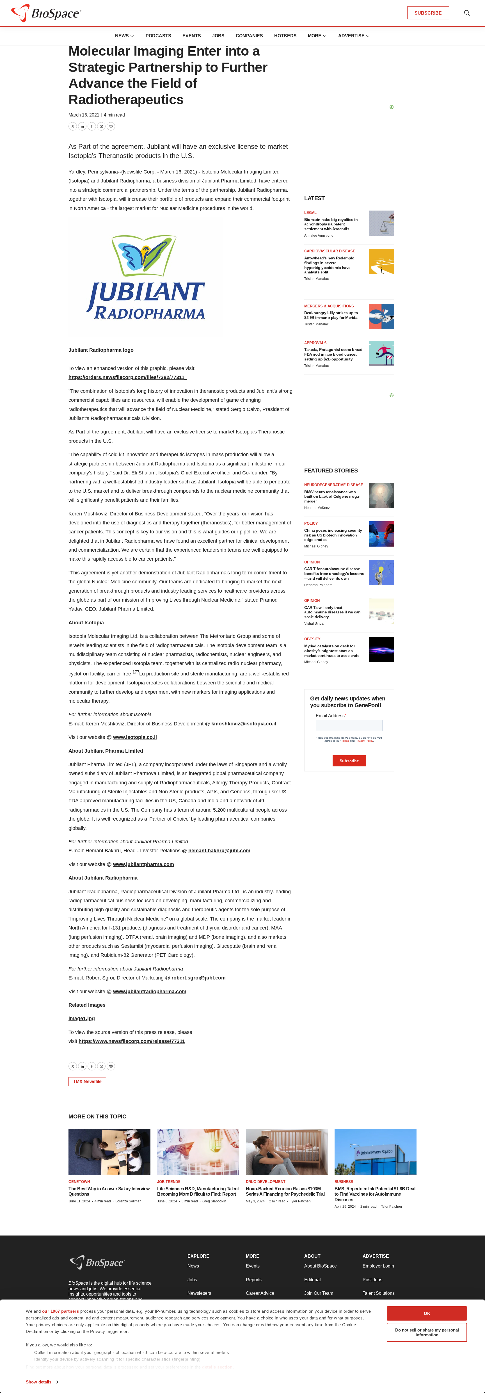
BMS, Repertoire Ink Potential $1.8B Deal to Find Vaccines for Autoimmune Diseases (375, 1194)
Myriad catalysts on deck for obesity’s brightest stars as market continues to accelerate (331, 651)
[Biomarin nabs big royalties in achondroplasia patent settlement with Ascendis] (381, 223)
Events (191, 35)
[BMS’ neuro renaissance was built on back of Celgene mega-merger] (381, 495)
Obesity (312, 639)
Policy (311, 523)
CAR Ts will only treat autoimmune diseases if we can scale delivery (332, 612)
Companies (249, 35)
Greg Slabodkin (214, 1201)
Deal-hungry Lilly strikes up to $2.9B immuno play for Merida (331, 315)
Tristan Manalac (316, 279)
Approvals (315, 343)
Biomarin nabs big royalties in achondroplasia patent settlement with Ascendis (331, 224)
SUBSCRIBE (428, 13)
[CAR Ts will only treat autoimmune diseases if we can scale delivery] (381, 611)
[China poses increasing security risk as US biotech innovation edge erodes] (381, 534)
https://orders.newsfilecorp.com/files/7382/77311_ (127, 377)
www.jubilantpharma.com (143, 864)
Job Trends (168, 1182)
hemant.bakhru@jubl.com (219, 850)
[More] (132, 36)
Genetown (79, 1182)
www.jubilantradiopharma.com (149, 991)
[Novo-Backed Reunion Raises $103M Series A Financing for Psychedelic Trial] (287, 1152)
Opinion (312, 562)
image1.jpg (81, 1018)
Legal (310, 213)
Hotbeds (285, 35)
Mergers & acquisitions (329, 306)
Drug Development (265, 1182)
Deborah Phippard (318, 585)
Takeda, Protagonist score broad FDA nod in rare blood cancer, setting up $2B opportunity (333, 354)
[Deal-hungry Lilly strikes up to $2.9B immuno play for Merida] (381, 316)
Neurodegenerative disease (333, 485)
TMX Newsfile (87, 1081)
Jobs (218, 35)
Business (344, 1182)
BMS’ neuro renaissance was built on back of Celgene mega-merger (332, 497)
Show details (38, 1382)
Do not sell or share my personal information (427, 1332)
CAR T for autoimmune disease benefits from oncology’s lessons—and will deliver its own (334, 574)
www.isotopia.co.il (135, 737)
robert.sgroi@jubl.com (198, 978)
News (122, 35)
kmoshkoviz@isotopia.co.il (243, 724)
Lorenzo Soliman (128, 1201)
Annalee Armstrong (318, 236)
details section (217, 1367)
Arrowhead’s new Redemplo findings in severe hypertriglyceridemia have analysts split (329, 265)
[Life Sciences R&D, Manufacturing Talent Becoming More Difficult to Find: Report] (198, 1152)
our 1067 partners (60, 1311)
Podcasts (158, 35)
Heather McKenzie (318, 508)
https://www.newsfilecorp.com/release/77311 (132, 1041)
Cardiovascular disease (329, 251)
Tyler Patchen (300, 1201)
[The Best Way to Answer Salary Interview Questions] (109, 1152)
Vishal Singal (314, 623)
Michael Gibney (316, 546)
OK (427, 1313)
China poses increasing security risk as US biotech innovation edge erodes (333, 535)
